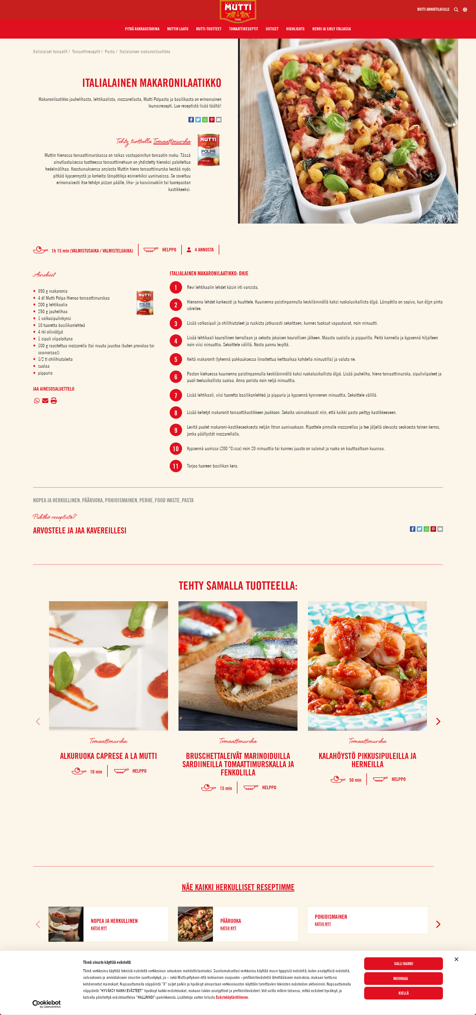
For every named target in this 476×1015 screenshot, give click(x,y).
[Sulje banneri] (456, 959)
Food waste (167, 500)
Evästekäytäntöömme (232, 997)
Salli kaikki (403, 963)
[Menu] (112, 9)
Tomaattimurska (172, 141)
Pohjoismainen (121, 500)
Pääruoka (92, 500)
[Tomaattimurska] (145, 303)
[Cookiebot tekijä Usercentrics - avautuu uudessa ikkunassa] (47, 1004)
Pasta (110, 51)
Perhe (146, 500)
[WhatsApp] (37, 401)
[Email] (45, 401)
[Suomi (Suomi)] (465, 9)
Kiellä (404, 993)
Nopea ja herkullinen (56, 500)
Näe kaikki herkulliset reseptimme (238, 887)
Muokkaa (400, 978)
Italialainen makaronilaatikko (145, 51)
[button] (142, 29)
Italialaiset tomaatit (51, 51)
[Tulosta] (54, 401)
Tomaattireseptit (86, 51)
